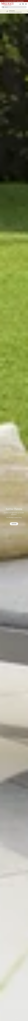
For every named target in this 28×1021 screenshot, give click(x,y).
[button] (23, 4)
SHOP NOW (14, 523)
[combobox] (14, 7)
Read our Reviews (20, 1)
